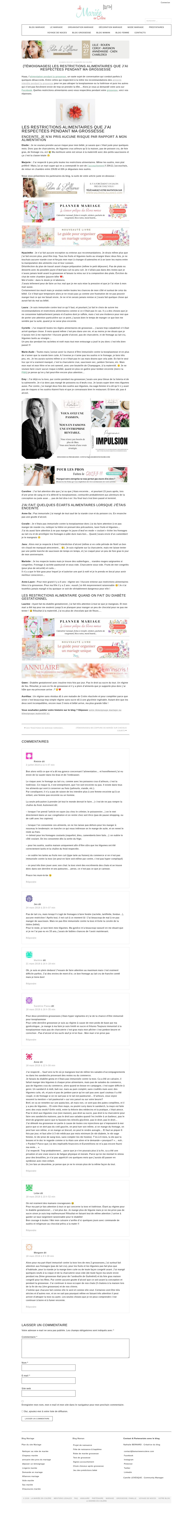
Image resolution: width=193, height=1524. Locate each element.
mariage (110, 1498)
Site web (26, 1388)
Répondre (31, 882)
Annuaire (85, 1498)
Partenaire (97, 1498)
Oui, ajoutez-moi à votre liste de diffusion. (45, 1411)
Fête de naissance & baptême (87, 1449)
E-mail (26, 1376)
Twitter (127, 1468)
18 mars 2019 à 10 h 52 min (40, 1197)
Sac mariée (27, 1485)
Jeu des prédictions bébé (85, 1470)
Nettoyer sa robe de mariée (35, 1451)
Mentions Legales (63, 1498)
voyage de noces (147, 1498)
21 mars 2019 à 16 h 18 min (40, 964)
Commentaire (29, 1337)
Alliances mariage (30, 1476)
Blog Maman (78, 1438)
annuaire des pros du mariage (36, 1460)
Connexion (165, 3)
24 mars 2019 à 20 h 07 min (40, 908)
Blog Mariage (28, 1438)
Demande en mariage (32, 1472)
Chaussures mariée (31, 1489)
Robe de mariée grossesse (86, 1453)
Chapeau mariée (30, 1455)
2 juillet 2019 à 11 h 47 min (40, 765)
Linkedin (128, 1472)
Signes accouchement (83, 1462)
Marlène (38, 960)
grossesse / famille (126, 1498)
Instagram (129, 1460)
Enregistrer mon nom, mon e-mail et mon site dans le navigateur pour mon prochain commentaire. (73, 1405)
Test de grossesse (81, 1458)
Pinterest (128, 1464)
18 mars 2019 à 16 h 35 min (40, 1009)
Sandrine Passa (42, 1006)
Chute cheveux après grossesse (88, 1466)
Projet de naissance (82, 1445)
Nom (25, 1363)
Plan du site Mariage (31, 1445)
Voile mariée (28, 1480)
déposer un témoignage (33, 1464)
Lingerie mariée (29, 1468)
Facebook (128, 1455)
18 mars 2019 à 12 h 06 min (40, 1065)
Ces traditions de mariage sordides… (45, 728)
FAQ (76, 1498)
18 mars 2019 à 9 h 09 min (40, 1256)
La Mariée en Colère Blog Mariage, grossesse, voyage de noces (96, 12)
